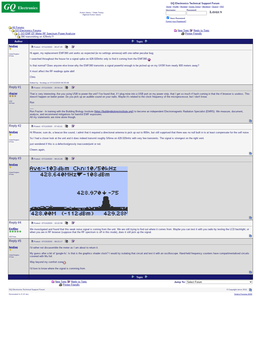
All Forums (18, 27)
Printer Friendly (193, 33)
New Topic (183, 30)
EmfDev (13, 228)
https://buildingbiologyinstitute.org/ (114, 111)
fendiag (13, 46)
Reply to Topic (201, 30)
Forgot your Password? (176, 21)
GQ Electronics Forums (28, 30)
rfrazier (13, 93)
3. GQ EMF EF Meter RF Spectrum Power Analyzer (46, 33)
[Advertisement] (116, 322)
